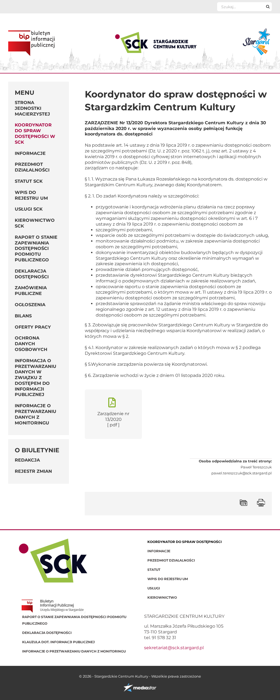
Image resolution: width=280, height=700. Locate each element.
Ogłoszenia (30, 304)
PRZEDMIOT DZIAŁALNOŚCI (32, 167)
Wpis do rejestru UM (167, 579)
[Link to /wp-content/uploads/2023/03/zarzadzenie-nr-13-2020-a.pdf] (112, 402)
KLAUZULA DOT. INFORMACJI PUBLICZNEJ (58, 642)
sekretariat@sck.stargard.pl (174, 647)
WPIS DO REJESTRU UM (31, 195)
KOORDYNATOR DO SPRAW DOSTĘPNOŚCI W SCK (35, 133)
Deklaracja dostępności (32, 273)
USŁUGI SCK (29, 209)
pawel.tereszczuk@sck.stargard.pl (241, 473)
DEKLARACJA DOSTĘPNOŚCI (47, 633)
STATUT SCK (29, 181)
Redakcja (27, 460)
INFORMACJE (30, 153)
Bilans (23, 315)
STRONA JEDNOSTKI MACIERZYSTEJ (32, 108)
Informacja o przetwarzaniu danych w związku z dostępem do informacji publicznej (35, 377)
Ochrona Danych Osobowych (31, 343)
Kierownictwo (162, 597)
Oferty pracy (33, 327)
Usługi (153, 588)
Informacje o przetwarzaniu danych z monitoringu (35, 414)
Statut (153, 570)
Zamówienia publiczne (31, 290)
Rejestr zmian (33, 471)
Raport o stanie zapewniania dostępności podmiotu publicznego (36, 248)
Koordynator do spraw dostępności (184, 542)
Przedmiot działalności (171, 560)
